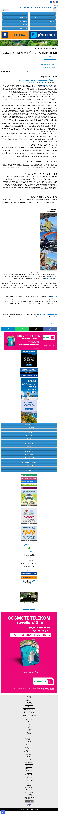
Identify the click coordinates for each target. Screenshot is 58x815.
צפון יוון (56, 5)
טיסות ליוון (29, 756)
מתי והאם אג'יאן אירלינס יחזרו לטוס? (48, 64)
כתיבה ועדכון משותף (46, 71)
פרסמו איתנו (29, 703)
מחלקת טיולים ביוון (29, 544)
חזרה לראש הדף (53, 323)
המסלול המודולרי (29, 741)
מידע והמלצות (6, 4)
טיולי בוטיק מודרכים (29, 451)
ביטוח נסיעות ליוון (29, 443)
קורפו (29, 730)
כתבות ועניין (13, 4)
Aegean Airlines (52, 56)
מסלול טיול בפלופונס (29, 460)
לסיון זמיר (31, 282)
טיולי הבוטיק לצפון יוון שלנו (29, 609)
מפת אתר (29, 706)
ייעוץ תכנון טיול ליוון (29, 738)
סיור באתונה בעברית (29, 470)
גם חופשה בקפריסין (29, 454)
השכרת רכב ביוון (29, 438)
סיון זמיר (55, 273)
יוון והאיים (30, 744)
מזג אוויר (30, 773)
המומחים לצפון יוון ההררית (29, 465)
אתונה (29, 724)
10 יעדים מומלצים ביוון (29, 797)
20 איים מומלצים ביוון (29, 798)
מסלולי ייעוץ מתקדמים (29, 457)
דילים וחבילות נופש (29, 764)
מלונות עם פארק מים (29, 432)
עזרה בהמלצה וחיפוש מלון (29, 430)
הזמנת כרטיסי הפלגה (29, 441)
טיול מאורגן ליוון (29, 739)
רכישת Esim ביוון (29, 468)
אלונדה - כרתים (29, 795)
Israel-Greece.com (29, 809)
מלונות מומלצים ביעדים (29, 424)
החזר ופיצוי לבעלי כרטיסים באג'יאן (49, 62)
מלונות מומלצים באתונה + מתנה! (29, 462)
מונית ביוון (31, 761)
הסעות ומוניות (29, 446)
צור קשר (29, 702)
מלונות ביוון (29, 759)
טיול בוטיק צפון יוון (29, 742)
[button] (3, 812)
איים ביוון (48, 4)
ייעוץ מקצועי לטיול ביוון (29, 449)
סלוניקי (29, 721)
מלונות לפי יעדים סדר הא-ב (29, 427)
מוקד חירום (29, 717)
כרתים (29, 723)
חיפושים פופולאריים (21, 4)
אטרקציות (29, 4)
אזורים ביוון (42, 4)
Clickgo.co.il (36, 809)
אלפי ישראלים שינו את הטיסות (49, 67)
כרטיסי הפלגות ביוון (29, 762)
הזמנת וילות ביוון (29, 435)
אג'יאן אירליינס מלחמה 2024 (50, 59)
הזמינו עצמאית (35, 4)
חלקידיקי (29, 732)
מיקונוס (29, 729)
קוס (29, 727)
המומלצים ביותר (54, 4)
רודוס (29, 726)
